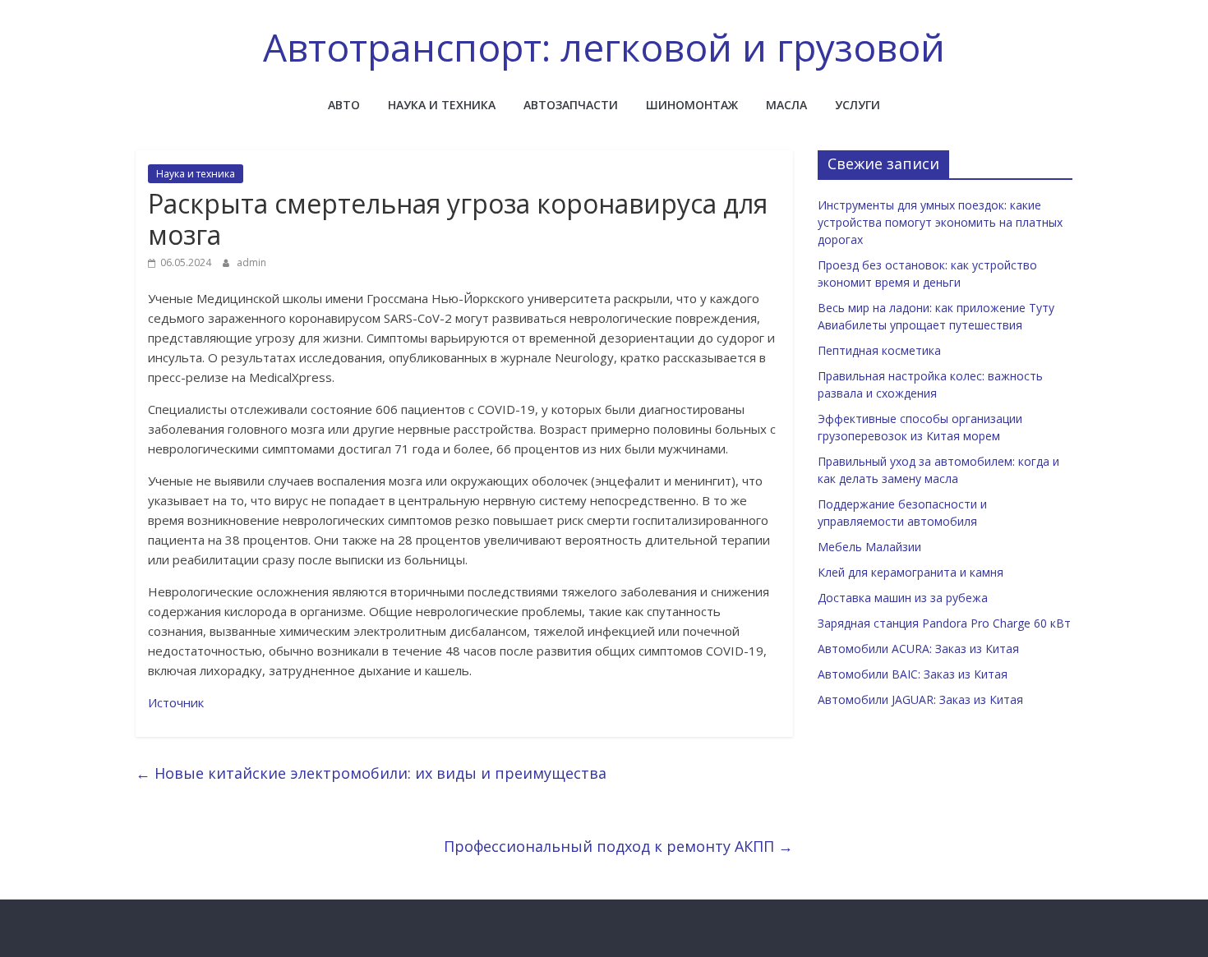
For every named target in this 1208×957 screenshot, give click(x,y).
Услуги (857, 105)
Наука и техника (442, 105)
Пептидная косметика (879, 350)
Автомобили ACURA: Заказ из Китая (918, 648)
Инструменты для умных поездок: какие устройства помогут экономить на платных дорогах (940, 222)
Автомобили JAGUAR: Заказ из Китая (920, 699)
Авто (344, 105)
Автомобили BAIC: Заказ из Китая (912, 674)
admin (251, 262)
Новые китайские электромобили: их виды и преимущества (371, 773)
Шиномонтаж (692, 105)
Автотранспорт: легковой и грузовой (604, 46)
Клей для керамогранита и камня (910, 572)
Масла (786, 105)
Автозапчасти (570, 105)
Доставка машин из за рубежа (903, 597)
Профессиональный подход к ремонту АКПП (618, 846)
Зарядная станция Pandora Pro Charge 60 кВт (944, 623)
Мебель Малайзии (869, 546)
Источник (176, 702)
